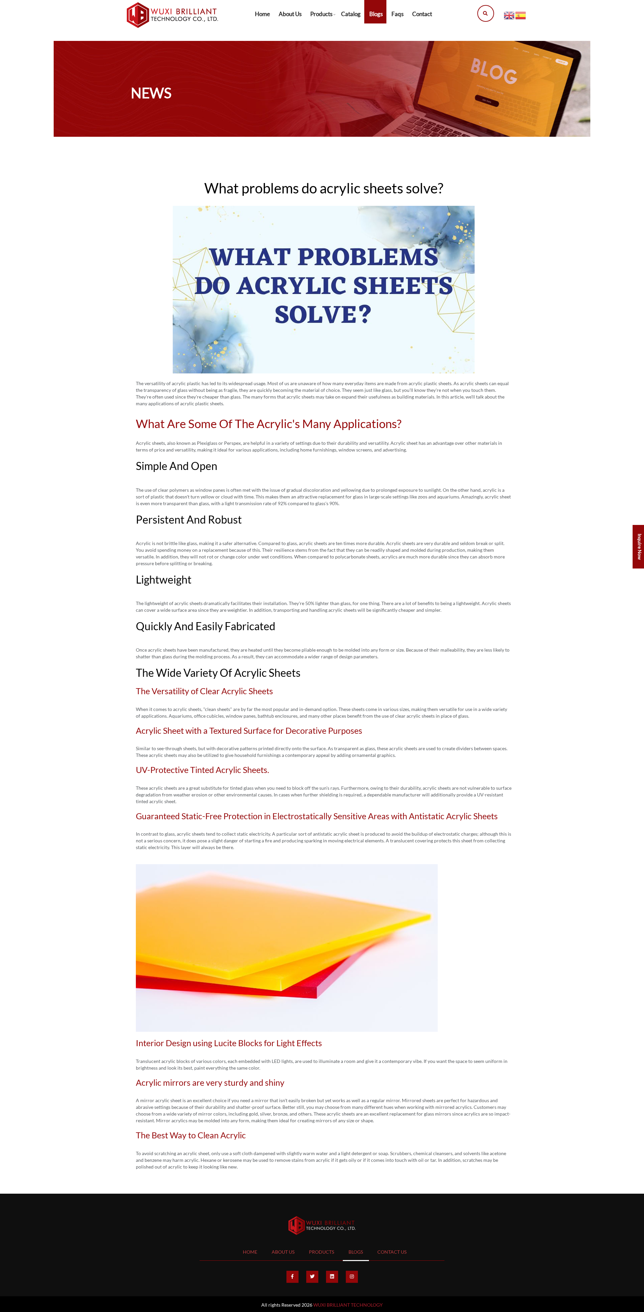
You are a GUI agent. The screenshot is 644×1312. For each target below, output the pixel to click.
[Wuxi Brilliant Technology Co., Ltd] (172, 15)
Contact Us (392, 1252)
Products (321, 13)
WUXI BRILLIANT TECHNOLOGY (348, 1305)
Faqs (397, 13)
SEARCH (483, 13)
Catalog (351, 13)
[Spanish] (521, 15)
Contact (422, 13)
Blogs (376, 13)
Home (262, 13)
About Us (290, 13)
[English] (509, 15)
